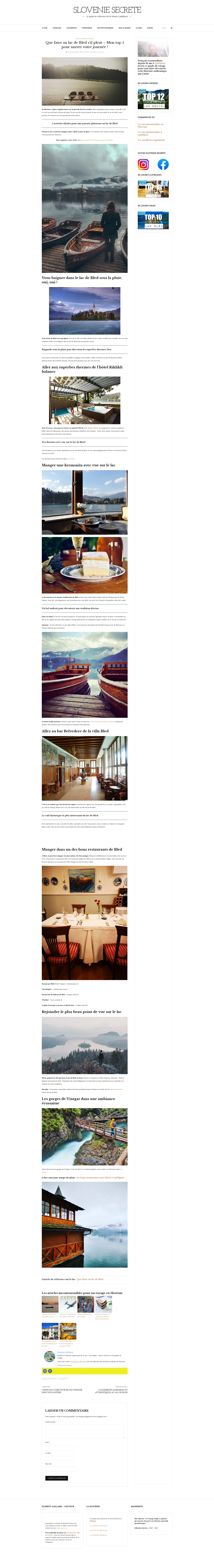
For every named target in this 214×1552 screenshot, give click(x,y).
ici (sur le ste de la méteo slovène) (101, 722)
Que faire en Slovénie (78, 1361)
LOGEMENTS (72, 28)
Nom (47, 1442)
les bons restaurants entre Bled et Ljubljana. (101, 1177)
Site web (48, 1464)
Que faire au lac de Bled (90, 1279)
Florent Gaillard (74, 52)
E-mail (48, 1453)
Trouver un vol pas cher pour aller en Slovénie (68, 1315)
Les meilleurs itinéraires (99, 1526)
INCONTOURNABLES (105, 28)
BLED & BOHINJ (125, 28)
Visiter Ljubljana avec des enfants (84, 1315)
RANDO (150, 28)
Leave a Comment (98, 52)
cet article (71, 459)
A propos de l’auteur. (64, 1365)
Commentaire (51, 1422)
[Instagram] (45, 1371)
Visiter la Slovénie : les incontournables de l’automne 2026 (67, 1343)
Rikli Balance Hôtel (91, 428)
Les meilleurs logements (151, 140)
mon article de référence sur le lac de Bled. (97, 140)
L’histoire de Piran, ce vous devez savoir (49, 1315)
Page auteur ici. (62, 1528)
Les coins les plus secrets (98, 1530)
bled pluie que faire (49, 1378)
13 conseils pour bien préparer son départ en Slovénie (50, 1343)
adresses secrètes (116, 1089)
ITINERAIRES (87, 28)
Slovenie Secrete (107, 11)
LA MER (139, 28)
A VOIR (44, 28)
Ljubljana (160, 63)
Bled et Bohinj (81, 39)
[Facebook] (50, 1371)
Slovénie (90, 39)
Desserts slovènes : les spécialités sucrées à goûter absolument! (102, 1316)
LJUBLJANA (57, 28)
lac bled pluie (63, 1378)
